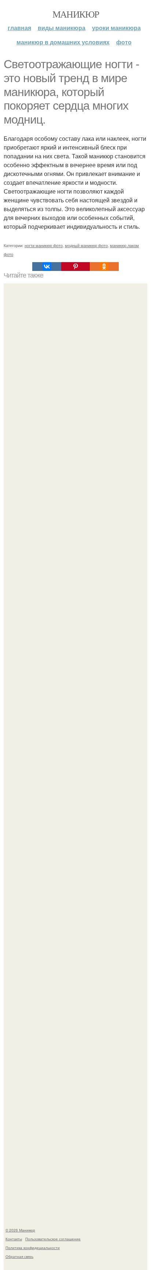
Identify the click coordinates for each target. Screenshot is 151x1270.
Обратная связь (19, 1256)
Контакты (13, 1238)
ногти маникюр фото (44, 245)
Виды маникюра (61, 27)
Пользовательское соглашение (53, 1238)
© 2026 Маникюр (20, 1230)
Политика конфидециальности (32, 1247)
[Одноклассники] (104, 266)
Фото (124, 42)
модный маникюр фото (86, 245)
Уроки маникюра (116, 27)
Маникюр (75, 14)
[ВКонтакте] (46, 266)
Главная (19, 27)
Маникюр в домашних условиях (63, 42)
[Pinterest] (75, 266)
